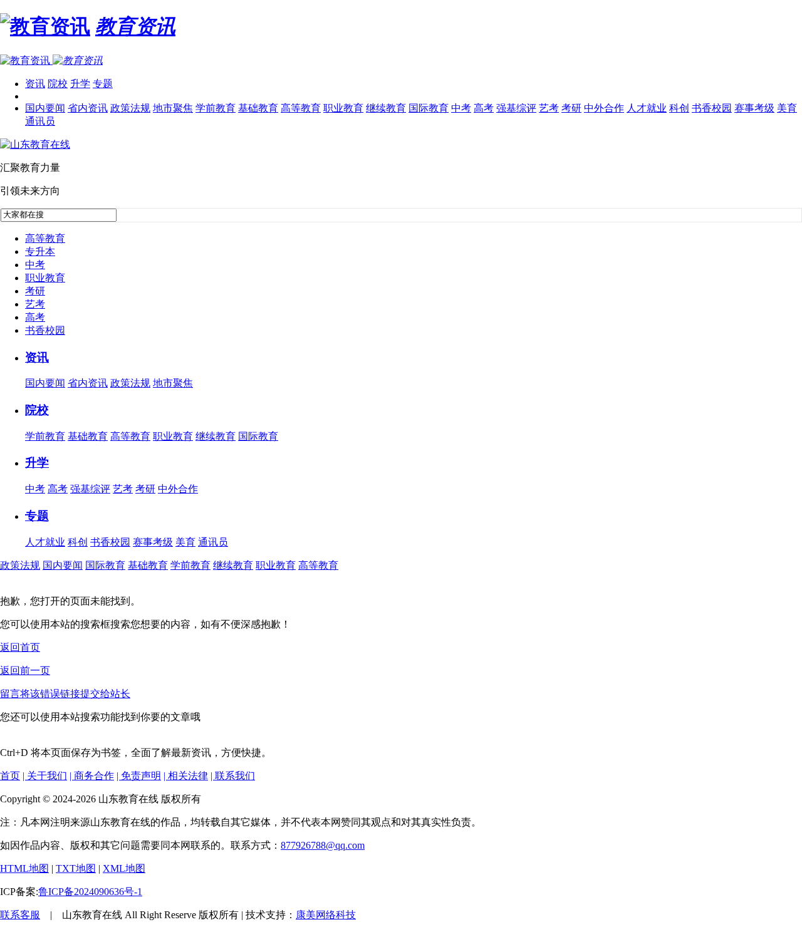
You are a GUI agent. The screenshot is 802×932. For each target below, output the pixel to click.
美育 (787, 108)
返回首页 (20, 647)
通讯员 (40, 121)
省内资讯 (88, 108)
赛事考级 (754, 108)
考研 (571, 108)
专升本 (40, 251)
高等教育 (301, 108)
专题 (103, 83)
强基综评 (516, 108)
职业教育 (343, 108)
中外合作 (604, 108)
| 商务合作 (92, 775)
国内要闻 (45, 108)
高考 (484, 108)
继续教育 (386, 108)
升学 (80, 83)
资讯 (35, 83)
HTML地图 (24, 868)
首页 (10, 775)
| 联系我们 (233, 775)
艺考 (549, 108)
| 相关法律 (186, 775)
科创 (679, 108)
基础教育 (258, 108)
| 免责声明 (139, 775)
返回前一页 (25, 670)
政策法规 (130, 108)
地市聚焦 (173, 108)
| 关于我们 (45, 775)
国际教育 (429, 108)
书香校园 (712, 108)
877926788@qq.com (323, 845)
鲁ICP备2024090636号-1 (90, 891)
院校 (58, 83)
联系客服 (20, 914)
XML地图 (124, 868)
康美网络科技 (326, 914)
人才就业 (647, 108)
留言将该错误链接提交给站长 (65, 693)
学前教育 (215, 108)
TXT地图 (76, 868)
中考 (461, 108)
